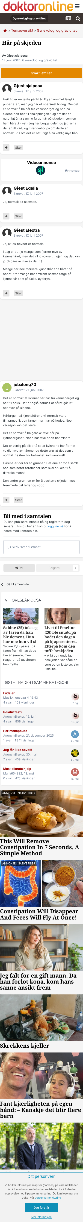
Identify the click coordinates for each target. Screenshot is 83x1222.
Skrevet (28, 91)
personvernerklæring (48, 1197)
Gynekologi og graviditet (39, 60)
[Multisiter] (6, 147)
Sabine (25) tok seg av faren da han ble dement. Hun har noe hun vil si (20, 635)
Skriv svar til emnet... (27, 547)
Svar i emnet (41, 73)
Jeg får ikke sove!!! (17, 750)
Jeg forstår (41, 1207)
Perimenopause (15, 731)
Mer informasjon (41, 1217)
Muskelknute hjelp (17, 769)
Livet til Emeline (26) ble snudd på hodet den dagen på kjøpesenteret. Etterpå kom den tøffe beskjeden (60, 639)
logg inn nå (55, 526)
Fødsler (9, 693)
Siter (18, 147)
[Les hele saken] (21, 616)
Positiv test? (12, 712)
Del (20, 568)
